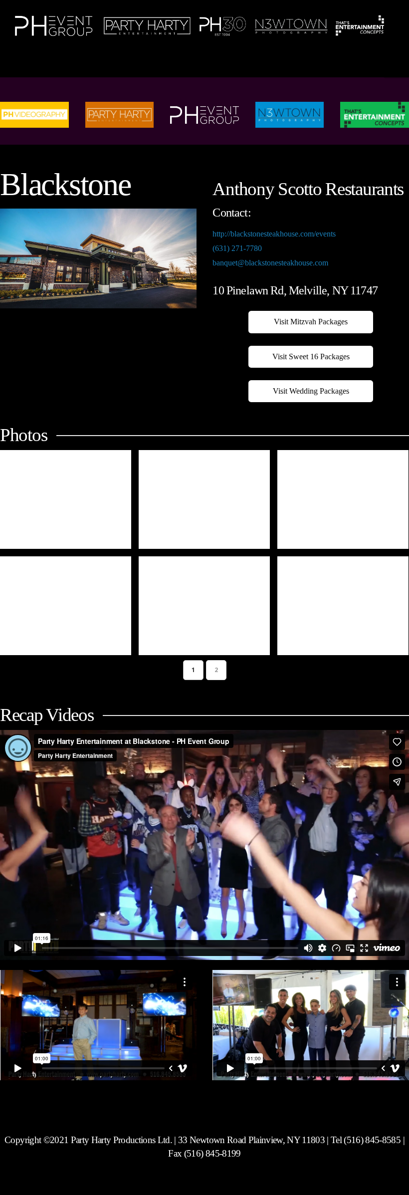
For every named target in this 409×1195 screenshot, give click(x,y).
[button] (396, 65)
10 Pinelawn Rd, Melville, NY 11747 (294, 290)
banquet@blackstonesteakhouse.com (270, 262)
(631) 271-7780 (237, 248)
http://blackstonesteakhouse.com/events (274, 234)
